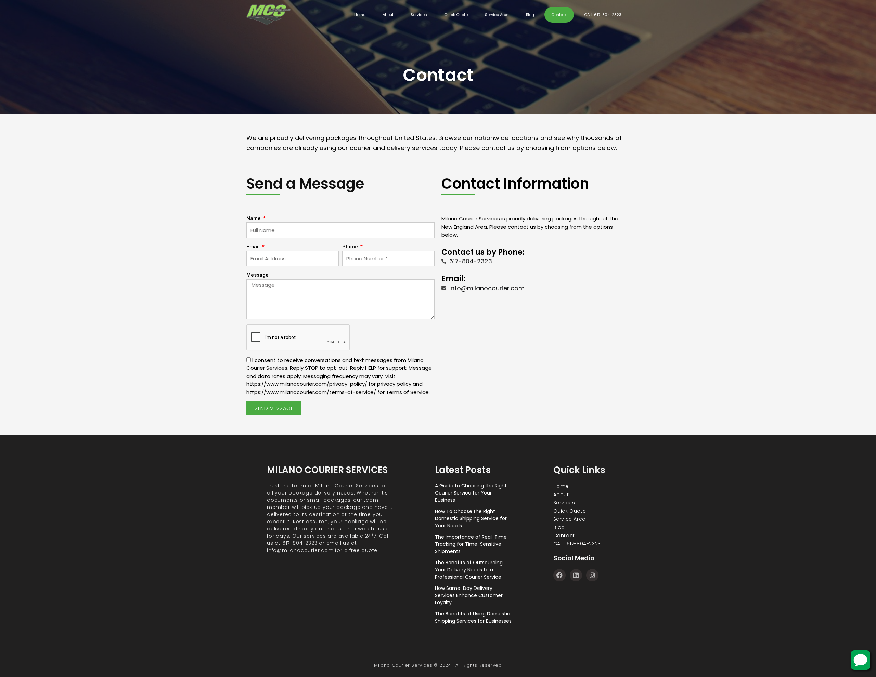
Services (419, 14)
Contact (559, 14)
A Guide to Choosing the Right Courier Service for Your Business (471, 492)
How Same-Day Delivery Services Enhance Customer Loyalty (469, 595)
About (388, 14)
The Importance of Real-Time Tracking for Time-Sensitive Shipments (471, 544)
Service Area (497, 14)
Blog (530, 14)
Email (253, 247)
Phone (350, 247)
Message (257, 275)
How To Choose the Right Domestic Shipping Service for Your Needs (471, 518)
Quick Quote (456, 14)
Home (359, 14)
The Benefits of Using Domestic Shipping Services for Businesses (473, 617)
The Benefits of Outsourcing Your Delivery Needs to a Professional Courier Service (469, 569)
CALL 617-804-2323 (602, 14)
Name (254, 218)
